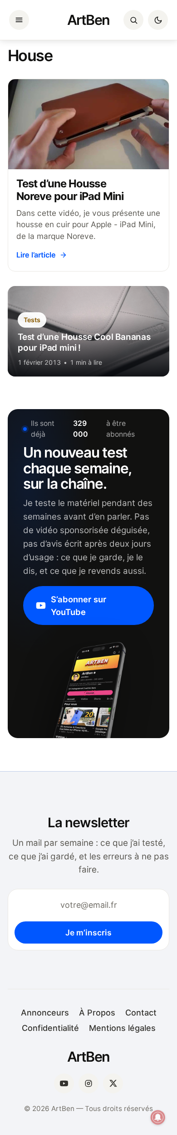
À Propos (97, 1012)
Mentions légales (122, 1028)
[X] (113, 1083)
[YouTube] (64, 1083)
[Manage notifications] (158, 1117)
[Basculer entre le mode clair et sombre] (158, 20)
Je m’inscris (88, 932)
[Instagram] (88, 1083)
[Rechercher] (133, 20)
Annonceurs (45, 1012)
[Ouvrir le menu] (19, 20)
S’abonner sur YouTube (78, 605)
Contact (141, 1012)
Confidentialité (50, 1028)
